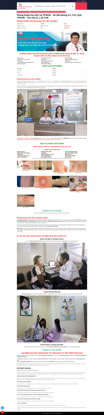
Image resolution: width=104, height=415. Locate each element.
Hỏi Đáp (57, 6)
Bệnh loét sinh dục (45, 62)
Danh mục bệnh (47, 6)
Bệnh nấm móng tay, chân (47, 60)
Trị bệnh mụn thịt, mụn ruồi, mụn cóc (73, 62)
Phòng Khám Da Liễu (39, 6)
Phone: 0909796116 (82, 1)
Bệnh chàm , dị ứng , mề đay (23, 59)
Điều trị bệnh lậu (68, 58)
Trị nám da (43, 59)
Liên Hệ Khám (62, 6)
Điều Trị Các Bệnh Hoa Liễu (71, 59)
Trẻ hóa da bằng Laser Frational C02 (25, 62)
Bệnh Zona (19, 60)
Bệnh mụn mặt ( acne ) (46, 58)
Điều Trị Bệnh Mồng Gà (46, 63)
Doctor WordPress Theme (48, 413)
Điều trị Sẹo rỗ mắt (21, 63)
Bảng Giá (54, 6)
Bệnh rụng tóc (20, 58)
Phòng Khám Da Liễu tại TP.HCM (23, 11)
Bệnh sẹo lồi (67, 60)
